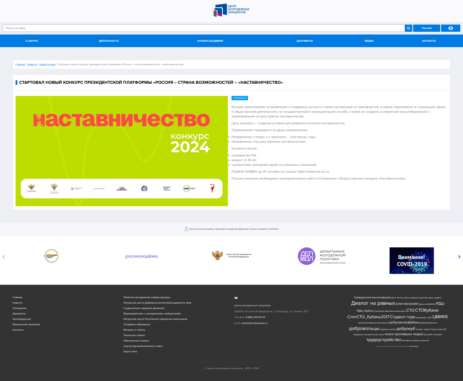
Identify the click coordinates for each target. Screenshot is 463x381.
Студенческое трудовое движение (144, 308)
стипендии (437, 334)
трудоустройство (383, 340)
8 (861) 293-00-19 (255, 317)
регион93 (428, 334)
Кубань (422, 304)
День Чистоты (397, 297)
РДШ (440, 303)
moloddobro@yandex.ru (254, 323)
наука (381, 334)
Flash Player (414, 346)
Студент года (402, 316)
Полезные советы (134, 335)
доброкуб (406, 328)
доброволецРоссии (428, 323)
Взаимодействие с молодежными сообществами (152, 313)
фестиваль (407, 340)
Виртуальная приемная (26, 324)
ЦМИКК (440, 317)
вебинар (372, 323)
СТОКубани (427, 310)
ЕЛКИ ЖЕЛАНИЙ (407, 304)
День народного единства (416, 297)
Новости (18, 302)
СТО (410, 310)
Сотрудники (20, 308)
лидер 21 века (430, 329)
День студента (435, 297)
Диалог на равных (373, 303)
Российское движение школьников (389, 311)
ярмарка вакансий (420, 340)
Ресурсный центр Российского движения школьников (155, 319)
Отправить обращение (137, 324)
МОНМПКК (430, 304)
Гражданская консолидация (372, 297)
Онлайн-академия (210, 40)
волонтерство (383, 323)
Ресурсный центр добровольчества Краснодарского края (157, 302)
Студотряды (421, 317)
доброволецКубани (404, 322)
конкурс (419, 329)
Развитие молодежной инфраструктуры (147, 297)
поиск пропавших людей (404, 334)
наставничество (371, 334)
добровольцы (364, 328)
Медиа (369, 40)
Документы (305, 40)
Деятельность (109, 40)
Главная (17, 297)
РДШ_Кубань (365, 311)
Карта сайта (130, 351)
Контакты (429, 40)
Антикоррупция (22, 319)
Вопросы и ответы (134, 329)
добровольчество (388, 329)
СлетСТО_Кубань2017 (368, 316)
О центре (32, 40)
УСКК (429, 317)
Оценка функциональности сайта (143, 346)
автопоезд (363, 323)
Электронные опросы (136, 340)
